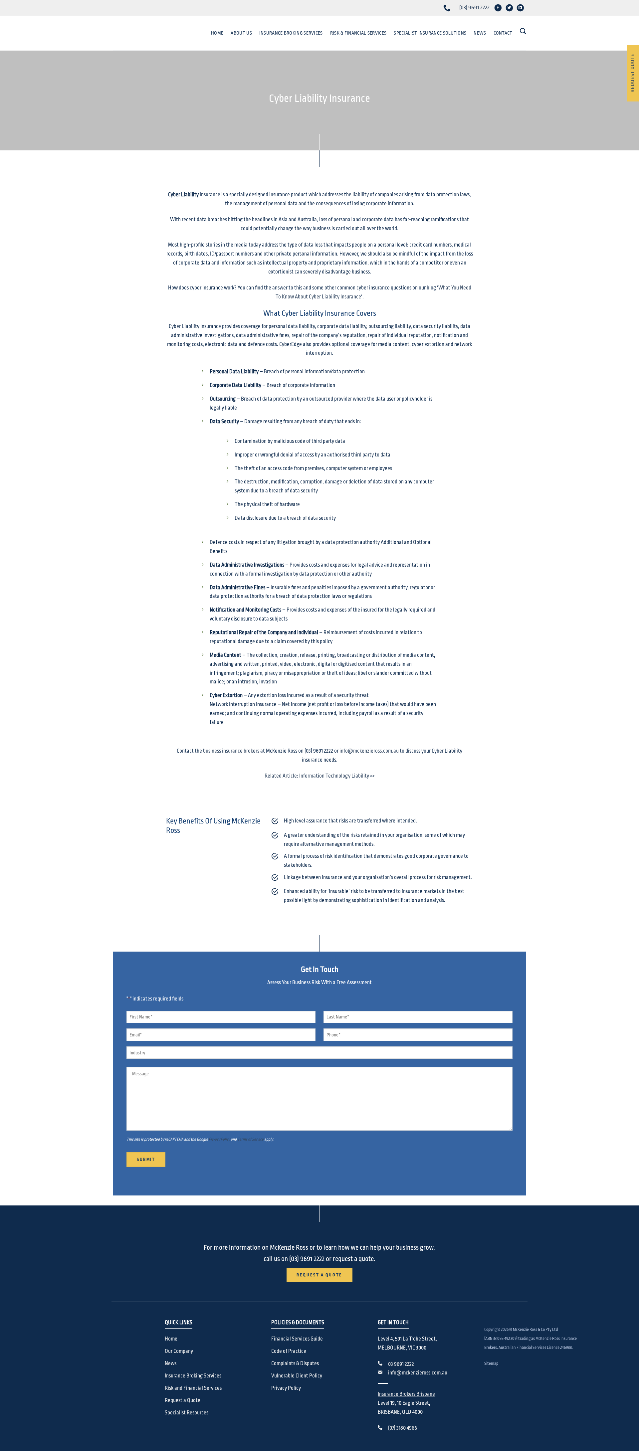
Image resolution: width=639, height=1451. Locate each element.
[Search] (523, 31)
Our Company (179, 1351)
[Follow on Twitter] (509, 7)
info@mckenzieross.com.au (369, 751)
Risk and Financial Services (193, 1388)
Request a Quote (182, 1400)
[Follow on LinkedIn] (520, 7)
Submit (146, 1159)
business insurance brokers (231, 751)
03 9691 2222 (401, 1364)
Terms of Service (250, 1139)
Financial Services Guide (297, 1339)
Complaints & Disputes (295, 1363)
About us (241, 33)
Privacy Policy (219, 1139)
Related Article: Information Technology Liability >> (320, 776)
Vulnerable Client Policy (296, 1376)
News (480, 33)
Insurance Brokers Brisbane (406, 1394)
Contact (503, 33)
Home (217, 33)
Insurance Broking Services (291, 33)
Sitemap (491, 1363)
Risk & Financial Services (358, 33)
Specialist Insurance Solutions (430, 33)
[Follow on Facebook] (498, 7)
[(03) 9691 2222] (447, 8)
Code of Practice (288, 1351)
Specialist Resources (186, 1413)
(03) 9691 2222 (474, 7)
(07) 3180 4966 (402, 1428)
